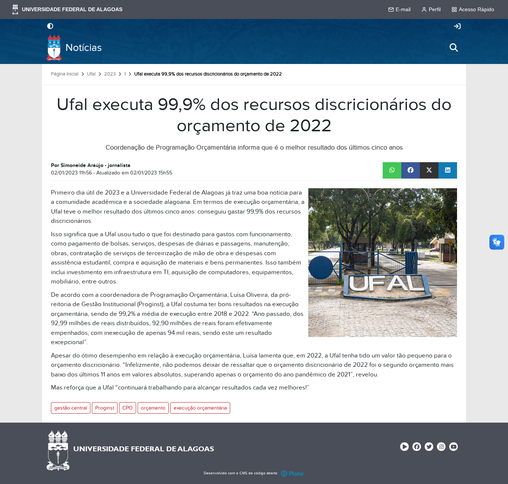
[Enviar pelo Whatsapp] (392, 170)
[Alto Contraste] (50, 27)
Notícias (83, 48)
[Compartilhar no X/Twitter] (429, 170)
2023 (110, 74)
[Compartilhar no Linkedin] (447, 170)
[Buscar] (453, 48)
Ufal (91, 74)
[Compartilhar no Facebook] (410, 170)
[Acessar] (457, 27)
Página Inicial (64, 74)
